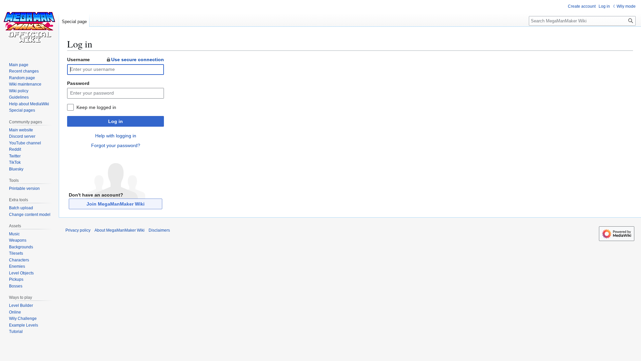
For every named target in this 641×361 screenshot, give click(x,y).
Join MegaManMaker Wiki (115, 204)
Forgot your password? (115, 145)
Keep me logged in (96, 107)
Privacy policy (77, 230)
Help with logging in (115, 135)
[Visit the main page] (29, 26)
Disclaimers (159, 230)
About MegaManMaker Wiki (119, 230)
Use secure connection (137, 59)
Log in (115, 121)
